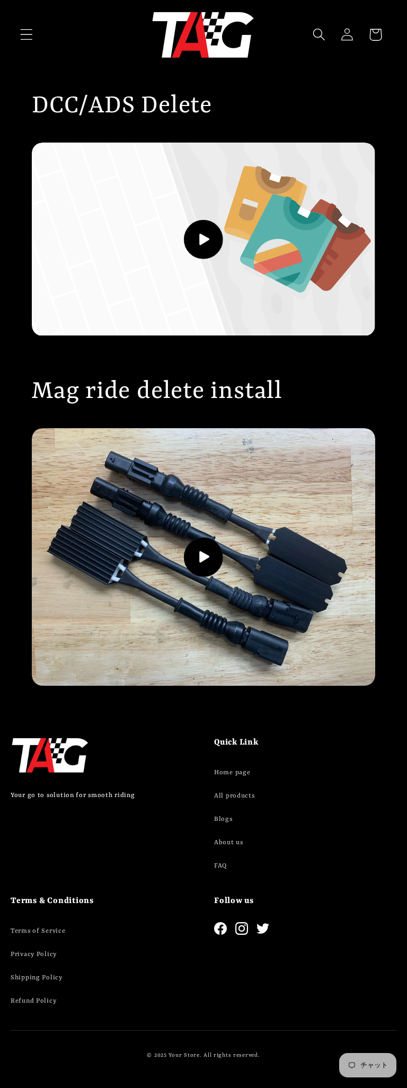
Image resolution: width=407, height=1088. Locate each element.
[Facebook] (220, 928)
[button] (27, 35)
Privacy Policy (34, 954)
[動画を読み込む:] (203, 239)
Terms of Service (38, 931)
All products (234, 796)
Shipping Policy (37, 977)
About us (228, 842)
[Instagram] (241, 928)
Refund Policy (33, 1001)
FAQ (220, 866)
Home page (232, 772)
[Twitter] (262, 928)
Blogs (223, 819)
